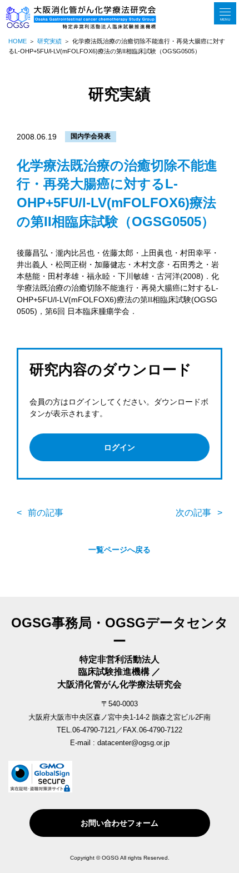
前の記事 (45, 512)
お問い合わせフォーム (119, 823)
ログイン (119, 447)
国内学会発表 (91, 136)
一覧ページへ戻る (119, 549)
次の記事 (193, 512)
